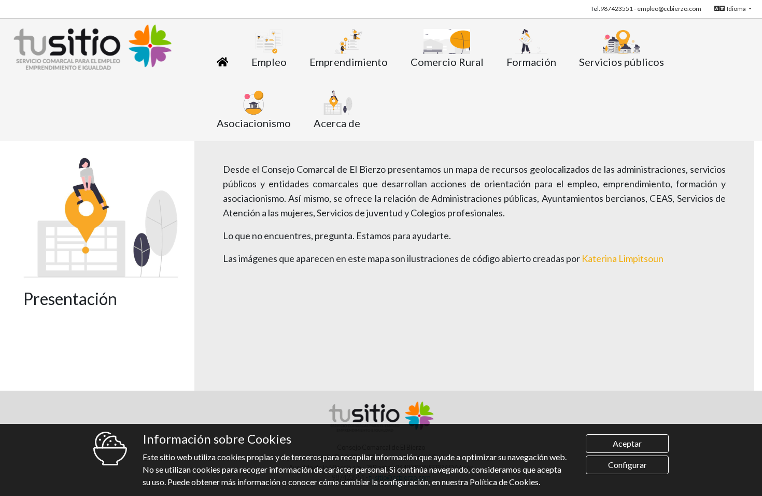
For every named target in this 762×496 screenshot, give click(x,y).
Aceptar (627, 443)
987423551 (616, 8)
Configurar (627, 465)
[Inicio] (222, 62)
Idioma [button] (737, 8)
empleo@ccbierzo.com (669, 8)
